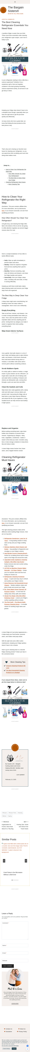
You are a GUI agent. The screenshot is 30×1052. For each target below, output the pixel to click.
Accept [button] (14, 1048)
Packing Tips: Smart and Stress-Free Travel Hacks (22, 825)
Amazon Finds (12, 812)
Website (4, 960)
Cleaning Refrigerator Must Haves (16, 182)
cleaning (20, 812)
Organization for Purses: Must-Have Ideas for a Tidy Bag (7, 825)
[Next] (26, 861)
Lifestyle (4, 19)
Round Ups (11, 19)
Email (4, 953)
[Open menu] (15, 2)
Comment (5, 923)
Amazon (4, 812)
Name (4, 945)
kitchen (4, 816)
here (3, 210)
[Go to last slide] (4, 861)
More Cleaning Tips (14, 184)
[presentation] (15, 856)
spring (10, 816)
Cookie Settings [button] (6, 1048)
